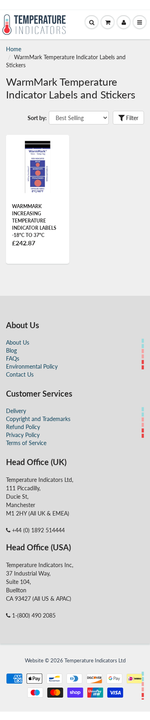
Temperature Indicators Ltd (95, 660)
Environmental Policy (32, 366)
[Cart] (108, 22)
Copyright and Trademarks (38, 418)
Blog (11, 350)
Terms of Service (26, 442)
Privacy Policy (23, 434)
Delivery (16, 410)
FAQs (12, 358)
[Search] (92, 22)
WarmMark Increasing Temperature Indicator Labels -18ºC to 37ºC (34, 220)
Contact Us (20, 374)
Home (13, 49)
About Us (17, 342)
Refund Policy (23, 426)
